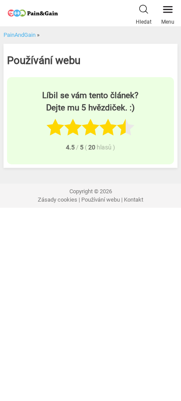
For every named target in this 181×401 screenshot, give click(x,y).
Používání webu (100, 199)
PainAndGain (20, 35)
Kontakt (133, 199)
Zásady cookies (57, 199)
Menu (167, 22)
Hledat (144, 22)
